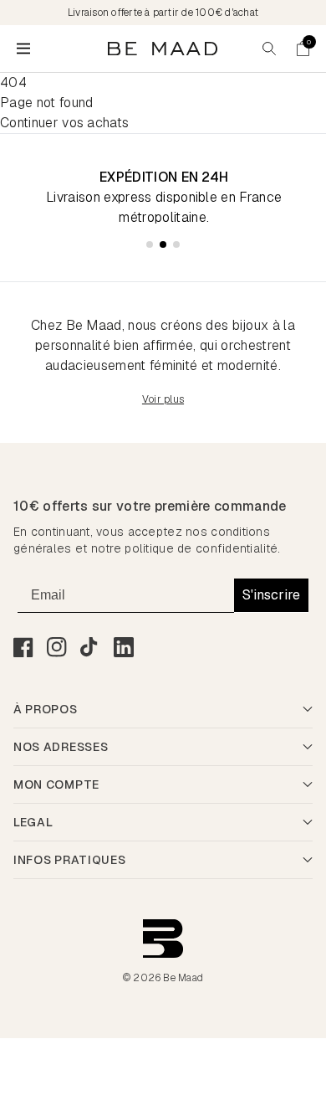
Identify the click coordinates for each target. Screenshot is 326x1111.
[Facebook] (23, 647)
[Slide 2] (163, 244)
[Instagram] (57, 647)
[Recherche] (269, 48)
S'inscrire (271, 595)
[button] (302, 48)
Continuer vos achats (64, 122)
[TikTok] (90, 647)
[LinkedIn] (124, 647)
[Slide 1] (149, 244)
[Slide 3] (176, 244)
